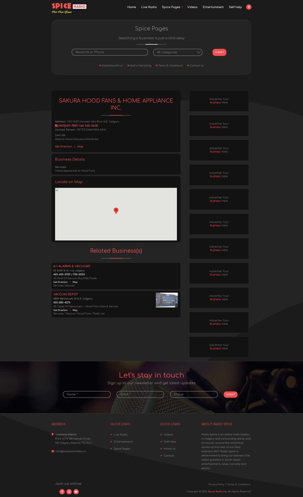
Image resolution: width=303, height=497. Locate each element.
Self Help (170, 441)
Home (131, 7)
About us (170, 448)
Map (80, 146)
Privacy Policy (216, 484)
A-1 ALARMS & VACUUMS (71, 266)
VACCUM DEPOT (65, 294)
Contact (169, 455)
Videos (192, 7)
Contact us (196, 65)
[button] (116, 211)
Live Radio (149, 7)
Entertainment (213, 7)
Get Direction (63, 146)
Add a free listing (140, 65)
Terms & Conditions (170, 65)
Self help (235, 7)
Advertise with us (112, 65)
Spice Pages (171, 7)
